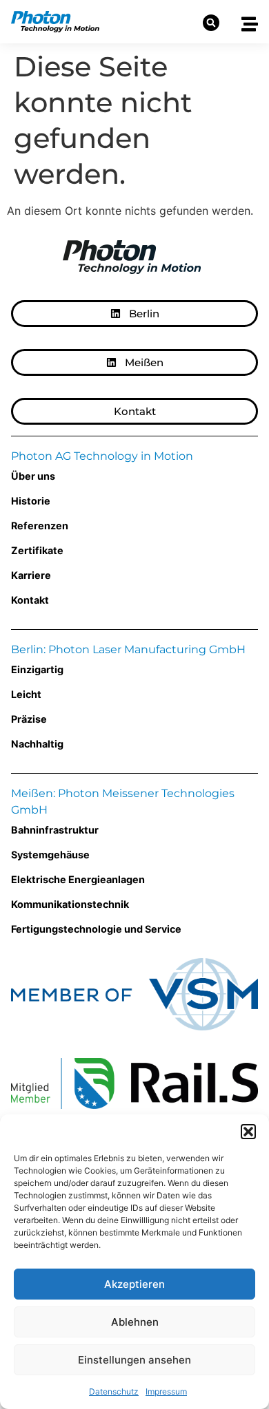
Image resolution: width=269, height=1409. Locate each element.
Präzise (29, 719)
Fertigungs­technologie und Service (96, 929)
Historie (30, 501)
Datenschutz (114, 1391)
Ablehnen (135, 1321)
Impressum (166, 1391)
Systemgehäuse (50, 854)
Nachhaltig (37, 744)
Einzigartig (37, 669)
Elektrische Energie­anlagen (78, 879)
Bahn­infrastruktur (55, 830)
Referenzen (39, 525)
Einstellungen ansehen (134, 1359)
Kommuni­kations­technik (70, 904)
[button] (248, 1131)
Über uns (33, 476)
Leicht (26, 694)
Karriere (31, 575)
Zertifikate (37, 550)
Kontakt (30, 600)
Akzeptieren (134, 1284)
